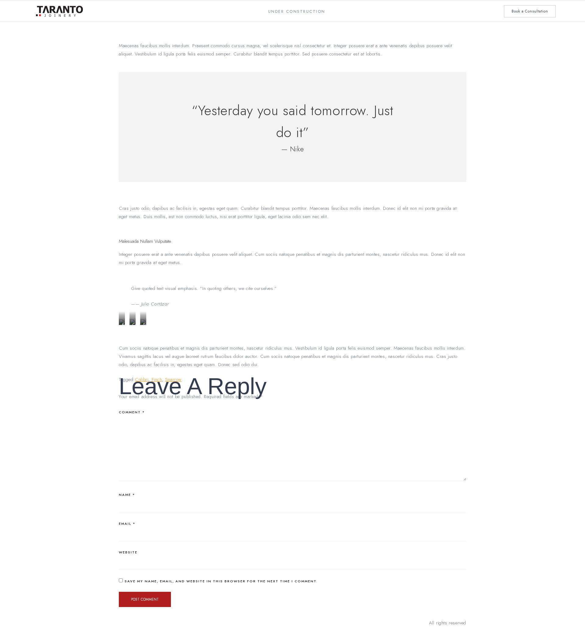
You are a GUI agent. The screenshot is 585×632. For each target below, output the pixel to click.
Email (127, 523)
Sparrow (173, 379)
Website (128, 552)
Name (127, 494)
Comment (132, 412)
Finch (157, 379)
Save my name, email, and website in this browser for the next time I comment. (221, 581)
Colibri (141, 379)
